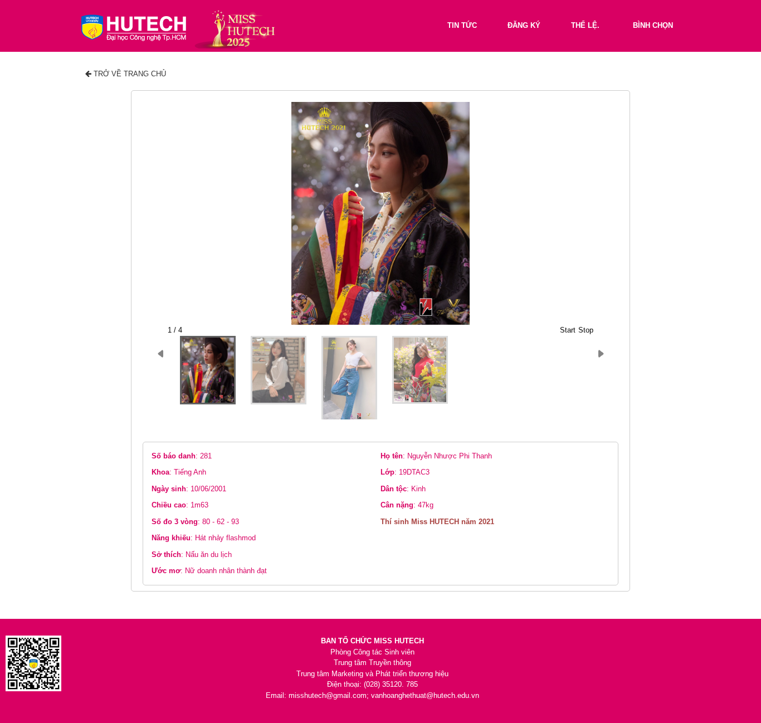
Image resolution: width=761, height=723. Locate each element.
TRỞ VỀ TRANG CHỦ (128, 74)
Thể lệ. (585, 25)
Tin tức (462, 25)
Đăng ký (524, 25)
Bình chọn (653, 25)
